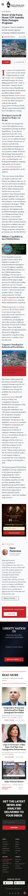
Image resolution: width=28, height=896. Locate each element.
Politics (17, 842)
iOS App (17, 866)
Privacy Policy (6, 850)
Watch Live (5, 865)
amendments (14, 422)
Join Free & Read (14, 533)
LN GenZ (4, 869)
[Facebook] (12, 893)
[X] (10, 893)
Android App (18, 868)
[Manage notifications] (24, 893)
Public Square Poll (20, 863)
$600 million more (11, 300)
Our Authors (5, 844)
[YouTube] (15, 893)
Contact (4, 846)
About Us (4, 842)
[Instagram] (18, 893)
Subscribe (14, 827)
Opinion (17, 844)
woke (12, 78)
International (5, 872)
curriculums (9, 167)
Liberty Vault (5, 867)
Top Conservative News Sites (7, 860)
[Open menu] (2, 4)
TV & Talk (17, 848)
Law (16, 852)
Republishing (5, 848)
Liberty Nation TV (6, 863)
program (11, 397)
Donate (17, 861)
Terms (4, 852)
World (16, 846)
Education (17, 850)
